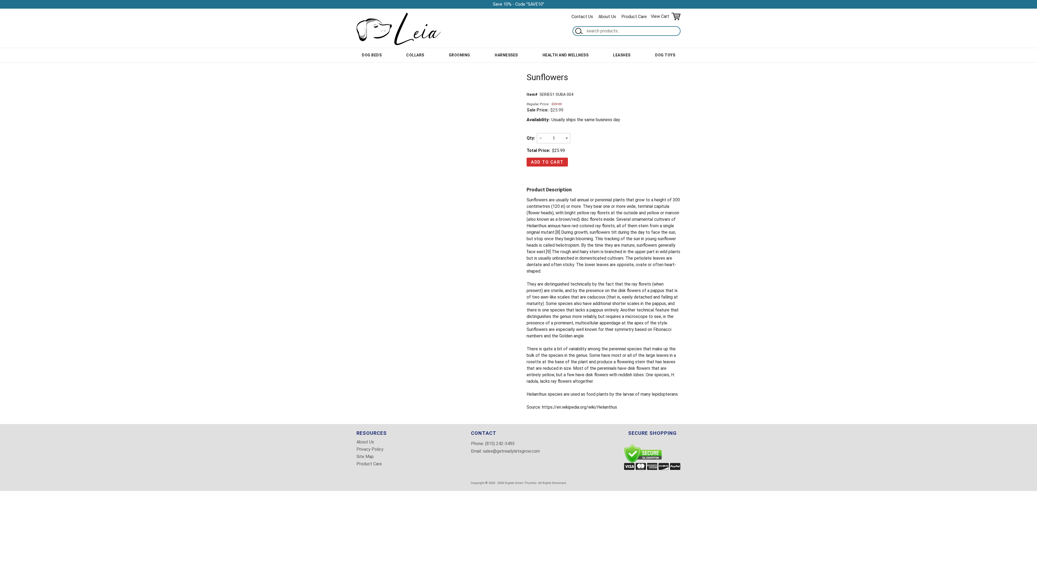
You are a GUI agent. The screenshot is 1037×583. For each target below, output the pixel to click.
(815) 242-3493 (500, 443)
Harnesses (506, 55)
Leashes (622, 55)
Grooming (459, 55)
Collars (415, 55)
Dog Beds (372, 55)
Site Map (365, 457)
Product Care (634, 16)
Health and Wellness (566, 55)
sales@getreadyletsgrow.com (511, 451)
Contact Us (582, 16)
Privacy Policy (369, 449)
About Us (607, 16)
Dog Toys (665, 55)
